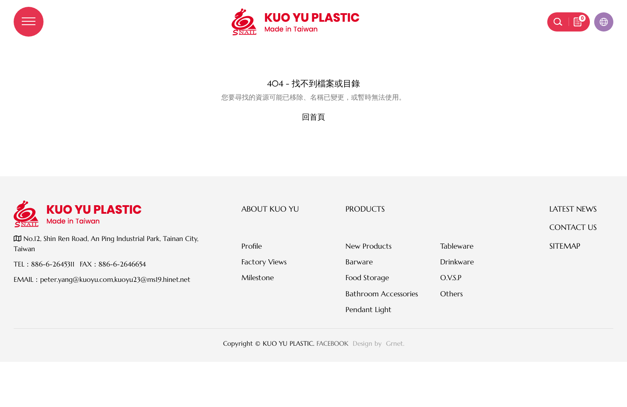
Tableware (456, 246)
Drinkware (457, 262)
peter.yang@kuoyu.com (76, 279)
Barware (359, 262)
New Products (368, 246)
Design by (368, 343)
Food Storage (367, 277)
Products (365, 209)
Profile (251, 246)
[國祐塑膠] (296, 22)
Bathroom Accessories (381, 293)
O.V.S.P (451, 277)
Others (451, 293)
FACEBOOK (332, 343)
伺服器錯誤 (313, 66)
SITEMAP (564, 246)
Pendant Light (368, 309)
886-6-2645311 (53, 264)
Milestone (257, 277)
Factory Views (264, 262)
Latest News (573, 209)
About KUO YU (270, 209)
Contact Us (573, 227)
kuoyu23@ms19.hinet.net (152, 279)
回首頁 (313, 117)
